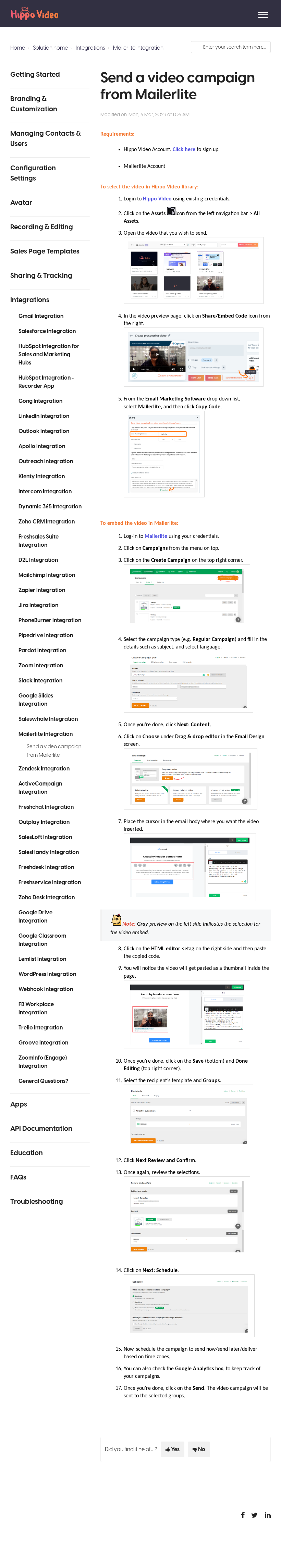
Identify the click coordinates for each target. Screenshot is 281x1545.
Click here (184, 149)
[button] (263, 13)
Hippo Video (157, 199)
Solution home (50, 48)
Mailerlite (157, 536)
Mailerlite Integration (138, 48)
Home (17, 48)
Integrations (90, 48)
